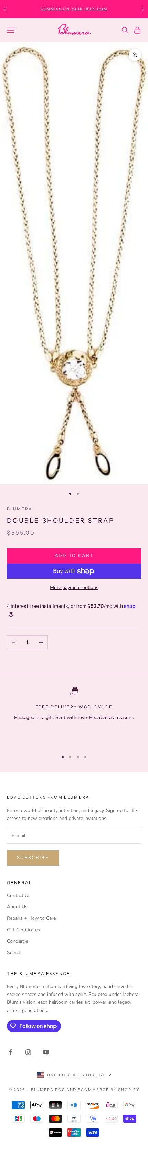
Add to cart (74, 556)
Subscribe (33, 858)
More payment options (74, 587)
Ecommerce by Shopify (108, 1089)
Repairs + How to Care (31, 918)
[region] (74, 716)
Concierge (17, 941)
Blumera (19, 508)
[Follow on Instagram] (28, 1052)
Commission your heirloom (74, 9)
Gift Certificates (23, 930)
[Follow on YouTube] (46, 1052)
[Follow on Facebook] (10, 1052)
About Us (17, 907)
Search (14, 952)
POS (60, 1089)
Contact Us (19, 895)
